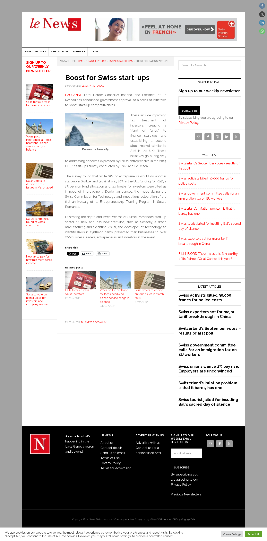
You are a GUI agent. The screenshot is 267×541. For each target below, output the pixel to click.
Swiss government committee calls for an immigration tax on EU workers (207, 350)
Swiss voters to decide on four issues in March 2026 (149, 294)
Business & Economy (93, 322)
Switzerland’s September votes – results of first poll (209, 331)
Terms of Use (110, 458)
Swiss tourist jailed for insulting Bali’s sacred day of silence (208, 402)
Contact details (111, 448)
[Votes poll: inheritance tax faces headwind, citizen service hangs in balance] (115, 280)
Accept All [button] (254, 534)
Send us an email (112, 453)
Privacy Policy (188, 123)
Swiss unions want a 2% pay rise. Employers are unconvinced (208, 368)
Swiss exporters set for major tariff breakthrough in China (206, 314)
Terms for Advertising (115, 468)
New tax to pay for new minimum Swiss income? (39, 260)
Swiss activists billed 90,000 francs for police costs (204, 297)
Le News (55, 26)
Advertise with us (148, 443)
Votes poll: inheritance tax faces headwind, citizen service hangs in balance (39, 143)
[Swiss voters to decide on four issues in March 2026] (149, 280)
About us (107, 443)
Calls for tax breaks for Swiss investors (38, 103)
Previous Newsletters (186, 494)
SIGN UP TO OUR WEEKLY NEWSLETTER (38, 66)
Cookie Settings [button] (232, 534)
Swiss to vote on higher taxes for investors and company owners (37, 299)
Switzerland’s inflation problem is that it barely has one (207, 385)
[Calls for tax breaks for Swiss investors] (80, 280)
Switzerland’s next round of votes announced (37, 222)
